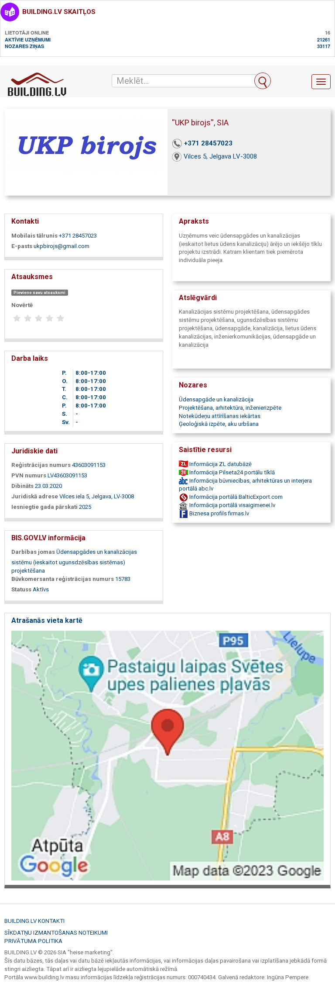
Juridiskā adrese (34, 496)
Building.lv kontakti (34, 921)
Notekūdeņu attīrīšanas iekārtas (219, 416)
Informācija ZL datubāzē (220, 464)
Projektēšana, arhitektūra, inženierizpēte (230, 407)
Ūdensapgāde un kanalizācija (216, 399)
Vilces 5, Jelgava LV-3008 (220, 156)
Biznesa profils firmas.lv (218, 513)
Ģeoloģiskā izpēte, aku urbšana (219, 424)
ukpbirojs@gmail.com (61, 246)
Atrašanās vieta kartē (46, 620)
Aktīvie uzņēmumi (28, 39)
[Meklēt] (262, 81)
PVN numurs (28, 475)
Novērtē (22, 305)
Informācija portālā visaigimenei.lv (231, 505)
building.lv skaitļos (59, 12)
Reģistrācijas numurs (41, 465)
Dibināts (22, 486)
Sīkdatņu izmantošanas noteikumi (56, 932)
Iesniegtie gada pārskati (44, 507)
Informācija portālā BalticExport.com (235, 497)
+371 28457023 (208, 143)
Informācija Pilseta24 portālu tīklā (231, 472)
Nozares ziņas (24, 46)
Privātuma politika (33, 941)
